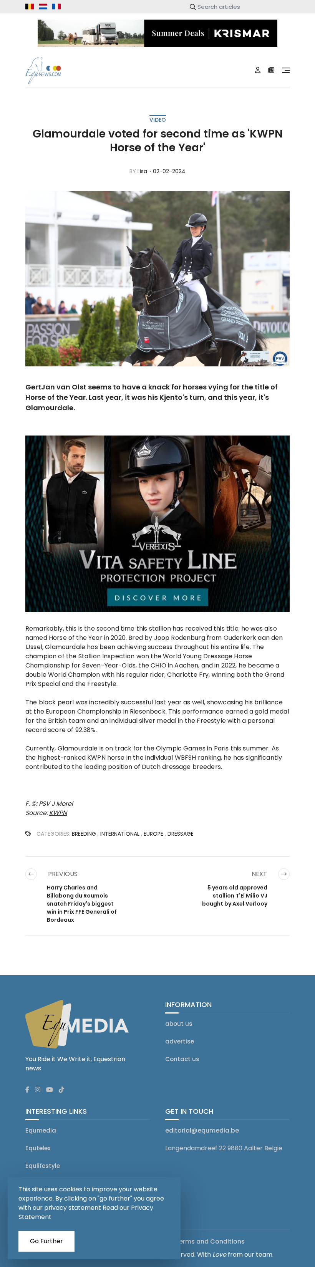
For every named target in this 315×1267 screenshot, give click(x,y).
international (119, 834)
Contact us (182, 1059)
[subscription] (271, 70)
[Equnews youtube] (49, 1090)
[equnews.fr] (56, 6)
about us (178, 1024)
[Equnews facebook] (27, 1090)
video (157, 120)
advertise (179, 1041)
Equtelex (37, 1148)
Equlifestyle (42, 1166)
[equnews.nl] (43, 6)
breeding (84, 834)
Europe (153, 834)
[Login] (257, 70)
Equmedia (40, 1130)
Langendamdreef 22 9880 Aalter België (223, 1148)
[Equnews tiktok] (61, 1090)
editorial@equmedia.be (202, 1130)
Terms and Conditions (210, 1241)
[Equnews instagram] (37, 1090)
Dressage (180, 834)
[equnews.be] (29, 6)
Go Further (46, 1241)
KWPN (58, 812)
